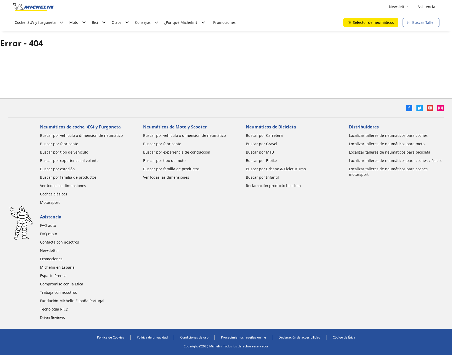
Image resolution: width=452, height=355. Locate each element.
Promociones (224, 22)
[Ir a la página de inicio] (33, 7)
